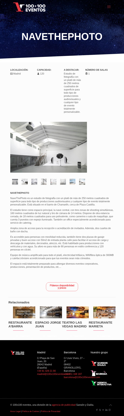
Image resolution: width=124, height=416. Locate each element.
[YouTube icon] (103, 410)
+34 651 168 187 (73, 374)
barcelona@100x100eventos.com (82, 377)
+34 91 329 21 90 (46, 371)
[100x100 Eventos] (29, 7)
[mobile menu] (108, 6)
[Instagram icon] (109, 410)
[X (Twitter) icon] (100, 410)
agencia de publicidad (64, 405)
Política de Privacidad (50, 411)
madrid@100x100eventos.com (53, 374)
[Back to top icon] (110, 405)
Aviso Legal (15, 411)
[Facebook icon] (97, 410)
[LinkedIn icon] (106, 410)
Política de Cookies (30, 411)
